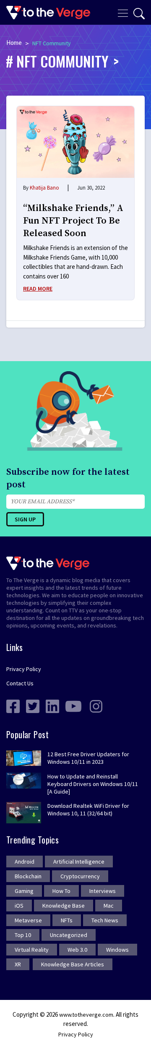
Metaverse (28, 920)
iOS (19, 905)
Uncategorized (68, 935)
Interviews (102, 891)
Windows (117, 949)
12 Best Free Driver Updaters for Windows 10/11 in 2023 (88, 757)
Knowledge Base (63, 905)
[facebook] (13, 706)
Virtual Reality (32, 949)
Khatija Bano (44, 187)
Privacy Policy (23, 669)
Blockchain (28, 876)
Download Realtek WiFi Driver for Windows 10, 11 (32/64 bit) (88, 809)
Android (24, 861)
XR (18, 964)
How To (61, 891)
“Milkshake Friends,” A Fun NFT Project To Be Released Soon (73, 221)
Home (14, 43)
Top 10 (23, 935)
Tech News (104, 920)
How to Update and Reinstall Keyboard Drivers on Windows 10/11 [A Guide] (92, 784)
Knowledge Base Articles (72, 964)
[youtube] (73, 706)
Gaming (24, 891)
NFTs (67, 920)
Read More (37, 288)
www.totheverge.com (86, 1014)
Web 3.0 (77, 949)
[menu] (123, 12)
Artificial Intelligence (78, 861)
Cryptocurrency (80, 876)
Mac (109, 905)
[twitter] (32, 706)
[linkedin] (52, 706)
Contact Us (20, 683)
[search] (139, 13)
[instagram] (96, 706)
